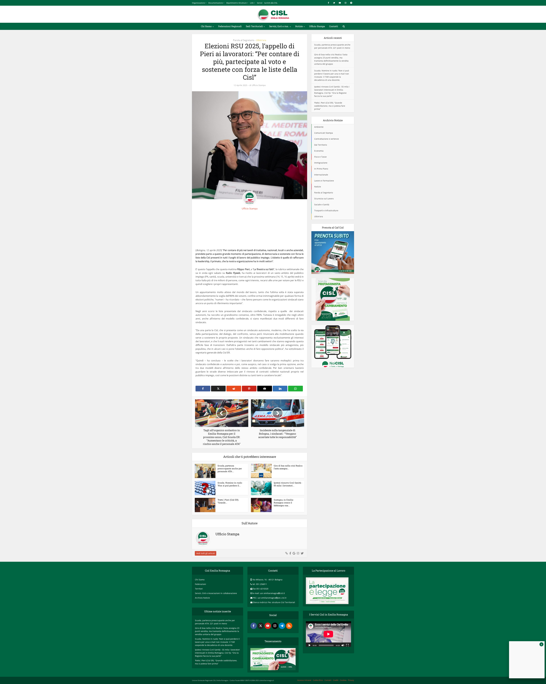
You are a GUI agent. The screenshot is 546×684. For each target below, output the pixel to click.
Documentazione (215, 3)
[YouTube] (268, 626)
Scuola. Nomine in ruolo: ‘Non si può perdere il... (230, 484)
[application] (328, 634)
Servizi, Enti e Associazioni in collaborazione (216, 593)
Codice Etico (318, 680)
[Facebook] (253, 626)
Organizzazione (198, 3)
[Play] (309, 645)
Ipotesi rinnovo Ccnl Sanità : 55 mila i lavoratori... (288, 484)
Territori (199, 588)
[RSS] (289, 626)
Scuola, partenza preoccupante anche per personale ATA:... (230, 468)
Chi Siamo (206, 26)
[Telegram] (282, 626)
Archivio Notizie (202, 597)
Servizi (259, 3)
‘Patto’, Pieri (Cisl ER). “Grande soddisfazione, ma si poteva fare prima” (329, 105)
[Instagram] (275, 626)
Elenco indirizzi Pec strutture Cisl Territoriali (274, 602)
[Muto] (342, 645)
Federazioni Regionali (230, 26)
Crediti (335, 680)
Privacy (351, 680)
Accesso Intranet (304, 680)
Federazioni (200, 584)
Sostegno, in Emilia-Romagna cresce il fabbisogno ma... (284, 502)
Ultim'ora (261, 40)
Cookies (343, 680)
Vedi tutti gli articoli (205, 553)
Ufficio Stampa (317, 26)
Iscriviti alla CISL (271, 3)
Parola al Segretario (243, 40)
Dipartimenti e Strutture (236, 3)
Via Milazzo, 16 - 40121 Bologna (267, 579)
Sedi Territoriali (254, 26)
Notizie (299, 26)
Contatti (333, 26)
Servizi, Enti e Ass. (279, 26)
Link (252, 3)
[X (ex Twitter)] (261, 626)
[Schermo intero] (347, 645)
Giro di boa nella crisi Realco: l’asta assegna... (288, 467)
